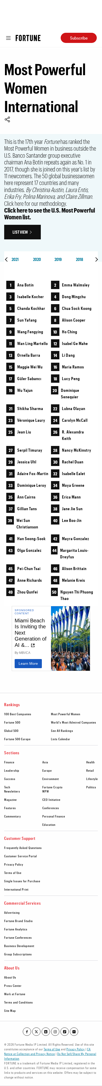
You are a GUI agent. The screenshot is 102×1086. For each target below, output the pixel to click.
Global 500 (11, 730)
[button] (7, 120)
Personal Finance (53, 816)
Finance (9, 762)
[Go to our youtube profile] (74, 1031)
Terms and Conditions (18, 1002)
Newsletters (12, 791)
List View (20, 231)
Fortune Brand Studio (18, 921)
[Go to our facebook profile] (27, 1031)
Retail (90, 770)
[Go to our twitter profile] (36, 1031)
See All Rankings (62, 730)
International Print (16, 889)
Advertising (12, 912)
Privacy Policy (13, 864)
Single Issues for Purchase (22, 881)
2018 (79, 259)
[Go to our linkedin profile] (46, 1031)
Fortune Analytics (15, 929)
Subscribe (79, 37)
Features (10, 808)
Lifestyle (92, 779)
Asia (45, 762)
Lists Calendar (60, 739)
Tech (7, 787)
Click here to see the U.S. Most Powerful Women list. (49, 213)
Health (90, 762)
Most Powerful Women (65, 714)
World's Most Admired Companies (73, 722)
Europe (47, 770)
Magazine (10, 799)
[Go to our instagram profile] (55, 1031)
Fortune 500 (12, 722)
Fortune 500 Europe (17, 739)
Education (48, 824)
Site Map (10, 1010)
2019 (58, 259)
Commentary (12, 816)
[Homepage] (28, 38)
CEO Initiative (51, 799)
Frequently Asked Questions (23, 847)
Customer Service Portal (20, 856)
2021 (15, 259)
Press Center (13, 985)
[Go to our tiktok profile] (64, 1031)
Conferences (50, 808)
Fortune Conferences (18, 937)
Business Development (19, 946)
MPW (45, 791)
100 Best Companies (17, 714)
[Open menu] (8, 38)
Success (9, 779)
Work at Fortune (14, 994)
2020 (37, 259)
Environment (50, 779)
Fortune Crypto (52, 787)
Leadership (11, 770)
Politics (91, 787)
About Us (10, 977)
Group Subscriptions (18, 954)
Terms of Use (12, 872)
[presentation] (6, 259)
